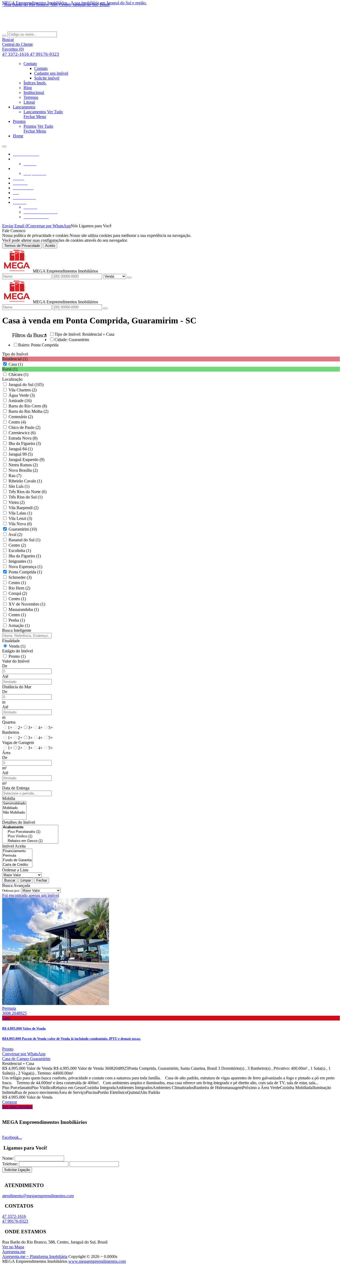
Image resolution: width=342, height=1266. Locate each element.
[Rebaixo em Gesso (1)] (30, 841)
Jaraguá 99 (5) (21, 454)
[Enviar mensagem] (129, 277)
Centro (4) (17, 422)
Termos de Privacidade (22, 246)
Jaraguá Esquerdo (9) (26, 459)
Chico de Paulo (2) (24, 427)
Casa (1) (16, 364)
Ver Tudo (55, 111)
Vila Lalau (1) (20, 513)
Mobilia (8, 798)
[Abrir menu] (4, 145)
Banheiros (10, 732)
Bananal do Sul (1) (24, 540)
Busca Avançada (16, 885)
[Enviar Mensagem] (105, 308)
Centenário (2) (21, 416)
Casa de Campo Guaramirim (26, 1058)
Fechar (41, 880)
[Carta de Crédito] (17, 865)
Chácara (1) (18, 374)
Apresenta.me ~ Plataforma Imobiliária (34, 1256)
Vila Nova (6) (20, 523)
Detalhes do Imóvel (18, 822)
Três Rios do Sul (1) (25, 497)
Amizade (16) (20, 400)
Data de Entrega (15, 788)
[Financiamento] (17, 851)
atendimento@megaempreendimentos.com (38, 1195)
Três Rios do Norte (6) (27, 491)
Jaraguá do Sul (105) (26, 384)
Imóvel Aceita (14, 846)
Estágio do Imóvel (17, 651)
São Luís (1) (19, 486)
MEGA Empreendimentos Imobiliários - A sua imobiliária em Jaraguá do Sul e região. (74, 3)
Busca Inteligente (16, 630)
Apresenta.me (13, 1251)
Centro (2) (17, 545)
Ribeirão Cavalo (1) (25, 481)
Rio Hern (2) (19, 588)
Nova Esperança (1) (25, 566)
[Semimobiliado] (14, 803)
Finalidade (11, 640)
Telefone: (10, 1164)
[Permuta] (17, 855)
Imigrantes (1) (20, 561)
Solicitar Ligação (17, 1170)
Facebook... (12, 1137)
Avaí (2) (15, 534)
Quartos (8, 722)
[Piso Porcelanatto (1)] (30, 832)
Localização (12, 379)
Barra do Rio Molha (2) (28, 411)
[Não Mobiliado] (14, 812)
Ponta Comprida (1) (25, 572)
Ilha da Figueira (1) (25, 556)
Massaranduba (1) (24, 609)
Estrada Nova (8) (23, 438)
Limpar (26, 880)
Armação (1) (19, 625)
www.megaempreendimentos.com (97, 1261)
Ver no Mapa (13, 1247)
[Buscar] (4, 35)
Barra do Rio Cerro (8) (28, 406)
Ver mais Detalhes (17, 1107)
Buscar (9, 880)
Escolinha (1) (20, 550)
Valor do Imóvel (15, 661)
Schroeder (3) (20, 577)
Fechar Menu (35, 116)
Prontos (30, 126)
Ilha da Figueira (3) (25, 443)
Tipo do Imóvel (15, 354)
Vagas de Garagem (18, 742)
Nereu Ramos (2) (23, 465)
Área (6, 752)
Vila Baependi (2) (23, 507)
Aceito (50, 246)
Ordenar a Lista (15, 870)
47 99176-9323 (44, 54)
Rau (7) (15, 475)
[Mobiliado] (14, 808)
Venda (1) (17, 646)
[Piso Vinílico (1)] (30, 836)
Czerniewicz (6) (22, 432)
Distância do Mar (16, 687)
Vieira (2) (17, 502)
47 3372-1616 (16, 54)
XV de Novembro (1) (27, 604)
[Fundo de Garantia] (17, 860)
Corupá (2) (18, 593)
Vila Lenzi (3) (20, 518)
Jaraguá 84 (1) (21, 449)
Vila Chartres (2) (23, 390)
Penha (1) (17, 620)
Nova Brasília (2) (23, 470)
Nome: (8, 1158)
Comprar (9, 1102)
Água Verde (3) (22, 395)
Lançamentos (35, 111)
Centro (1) (17, 582)
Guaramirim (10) (23, 529)
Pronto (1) (17, 656)
